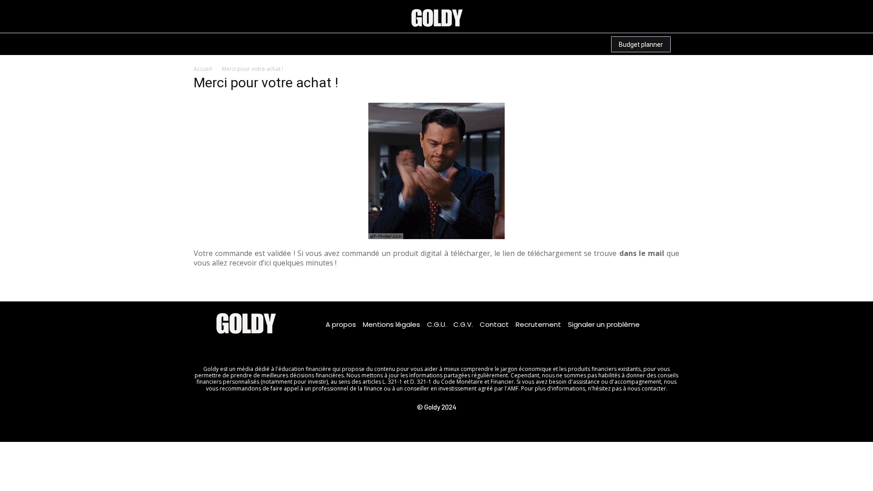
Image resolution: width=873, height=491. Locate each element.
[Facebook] (205, 344)
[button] (252, 44)
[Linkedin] (173, 43)
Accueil (203, 69)
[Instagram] (156, 43)
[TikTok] (207, 43)
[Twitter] (285, 344)
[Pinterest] (190, 43)
